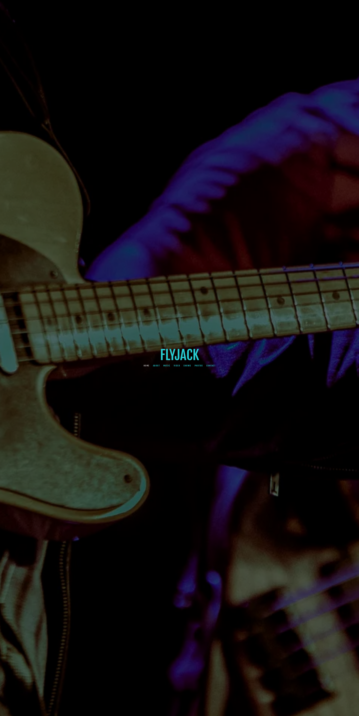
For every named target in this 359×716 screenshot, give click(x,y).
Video (177, 365)
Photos (199, 365)
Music (166, 365)
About (156, 365)
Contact (211, 365)
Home (146, 365)
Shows (187, 365)
